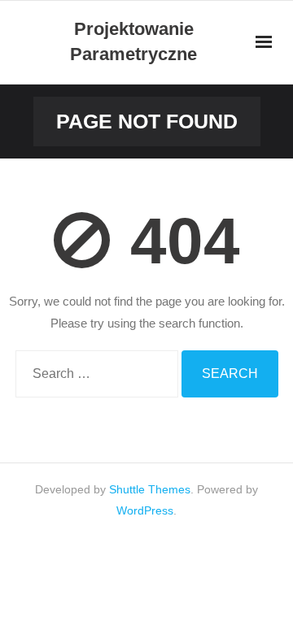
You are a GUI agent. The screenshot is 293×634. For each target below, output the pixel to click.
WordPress (144, 510)
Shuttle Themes (149, 489)
